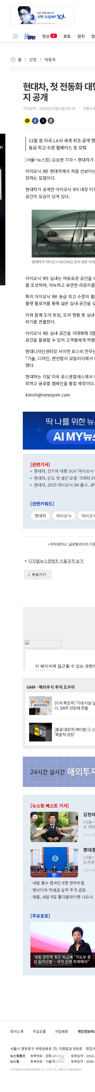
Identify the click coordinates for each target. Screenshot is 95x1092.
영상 (46, 36)
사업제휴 (61, 1031)
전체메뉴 (15, 36)
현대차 (40, 516)
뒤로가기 (39, 574)
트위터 (43, 121)
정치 (81, 36)
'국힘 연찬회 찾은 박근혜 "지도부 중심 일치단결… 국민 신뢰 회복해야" (62, 959)
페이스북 (35, 121)
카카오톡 (27, 121)
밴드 (51, 121)
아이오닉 (63, 516)
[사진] (54, 826)
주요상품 (39, 1031)
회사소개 (16, 1031)
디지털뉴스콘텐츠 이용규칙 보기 (56, 561)
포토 (67, 36)
